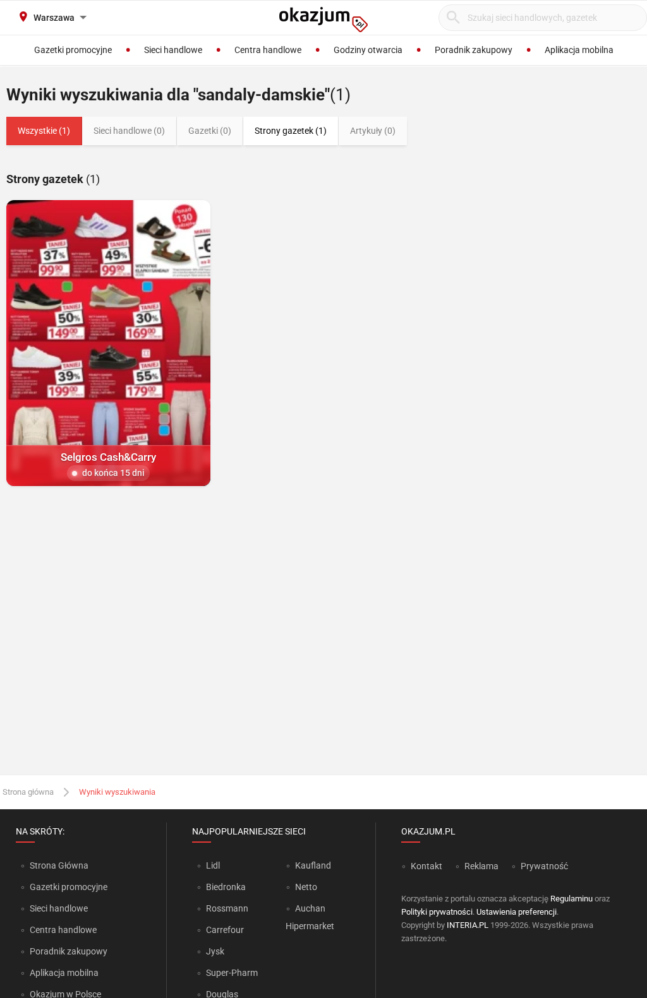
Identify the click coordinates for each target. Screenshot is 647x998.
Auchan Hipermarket (310, 917)
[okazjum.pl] (323, 19)
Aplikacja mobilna (64, 973)
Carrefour (225, 930)
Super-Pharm (232, 973)
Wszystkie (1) (44, 131)
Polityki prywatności (437, 912)
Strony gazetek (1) (291, 131)
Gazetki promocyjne (68, 887)
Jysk (215, 951)
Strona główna (28, 792)
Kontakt (426, 866)
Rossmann (227, 908)
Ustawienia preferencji (516, 912)
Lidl (213, 865)
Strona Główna (59, 865)
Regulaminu (571, 898)
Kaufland (313, 865)
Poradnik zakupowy (68, 951)
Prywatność (544, 866)
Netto (306, 887)
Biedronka (226, 887)
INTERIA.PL (467, 925)
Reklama (481, 866)
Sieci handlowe (59, 908)
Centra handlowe (63, 930)
